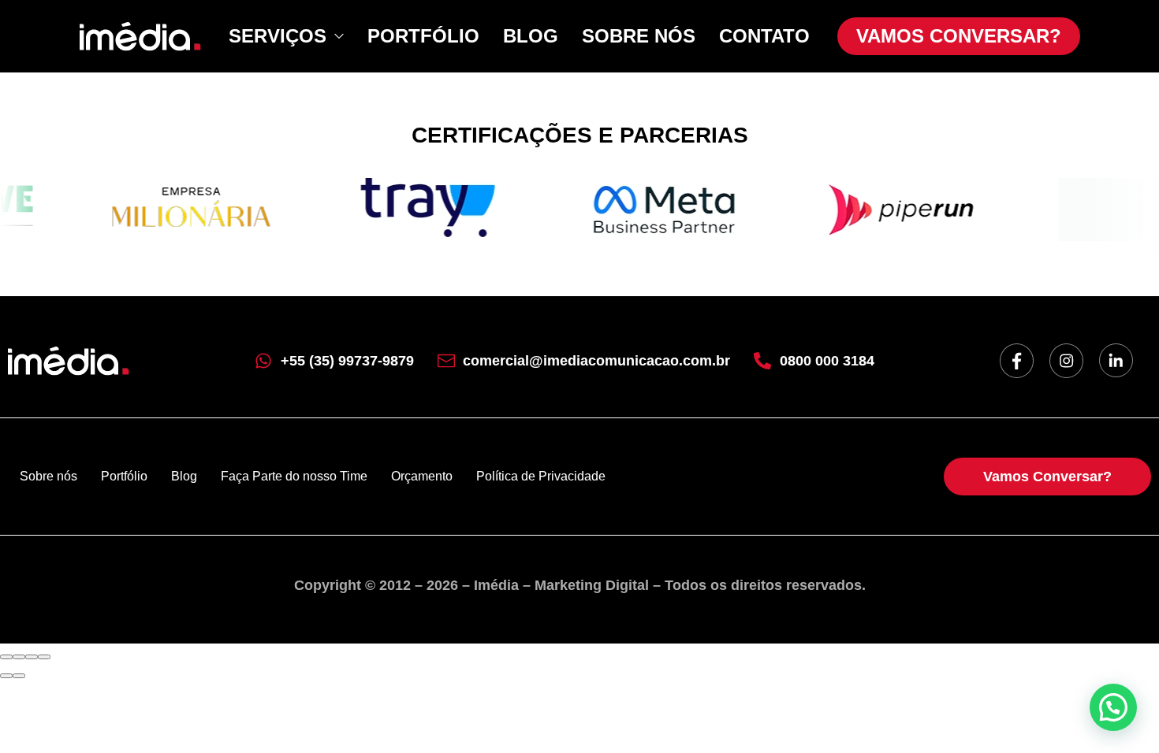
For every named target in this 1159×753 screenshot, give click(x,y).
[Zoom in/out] (44, 657)
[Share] (19, 657)
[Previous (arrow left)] (6, 675)
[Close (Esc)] (6, 657)
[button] (1113, 707)
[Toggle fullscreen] (31, 657)
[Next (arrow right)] (19, 675)
